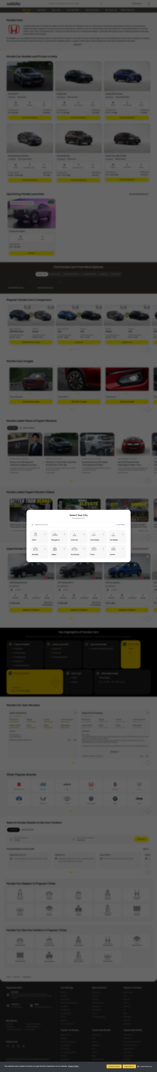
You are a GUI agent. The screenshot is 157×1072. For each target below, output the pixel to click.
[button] (144, 1066)
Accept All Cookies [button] (114, 1066)
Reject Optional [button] (129, 1066)
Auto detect (121, 525)
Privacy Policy (73, 1066)
